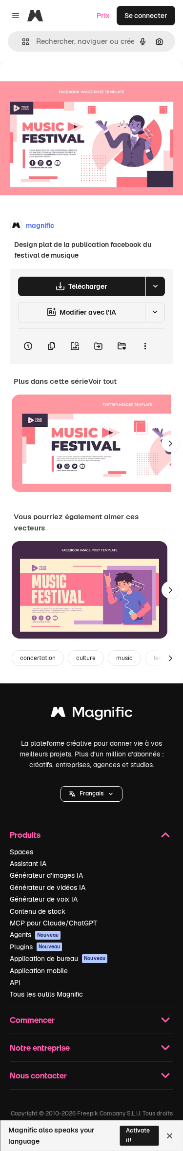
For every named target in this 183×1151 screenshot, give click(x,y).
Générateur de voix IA (44, 899)
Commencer (32, 1020)
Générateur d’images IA (46, 875)
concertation (38, 658)
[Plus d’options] (145, 346)
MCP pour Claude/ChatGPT (53, 923)
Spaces (21, 852)
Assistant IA (28, 863)
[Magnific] (92, 714)
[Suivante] (170, 443)
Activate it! (138, 1135)
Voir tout (102, 381)
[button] (91, 794)
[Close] (169, 1136)
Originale (64, 83)
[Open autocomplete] (21, 41)
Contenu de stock (37, 911)
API (15, 982)
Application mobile (39, 970)
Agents (34, 934)
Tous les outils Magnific (46, 994)
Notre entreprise (40, 1047)
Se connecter (145, 15)
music (124, 658)
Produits (25, 835)
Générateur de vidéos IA (47, 887)
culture (86, 658)
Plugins (35, 947)
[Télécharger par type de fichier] (155, 286)
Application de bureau (57, 958)
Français (91, 793)
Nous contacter (38, 1075)
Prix (103, 15)
